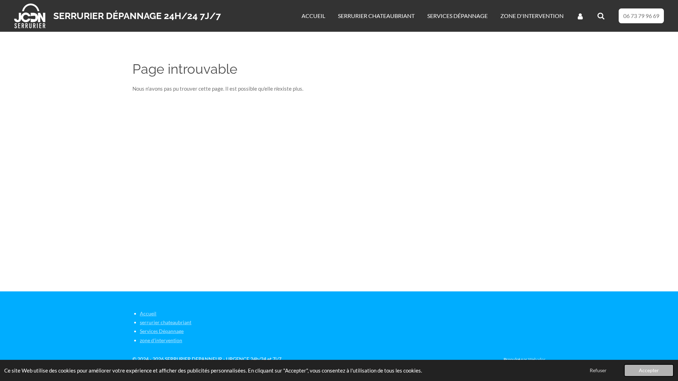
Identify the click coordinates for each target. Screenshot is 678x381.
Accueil (148, 313)
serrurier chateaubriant (165, 322)
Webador (537, 359)
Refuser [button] (598, 370)
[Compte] (580, 15)
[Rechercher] (601, 15)
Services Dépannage (162, 331)
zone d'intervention (161, 340)
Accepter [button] (649, 370)
